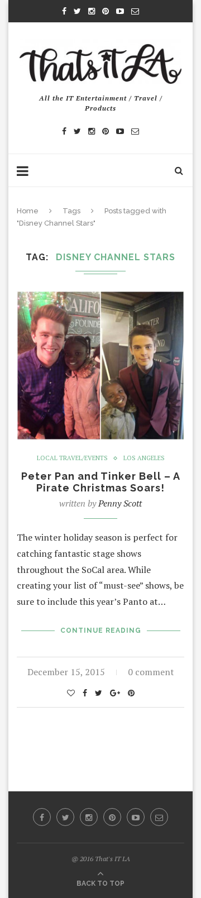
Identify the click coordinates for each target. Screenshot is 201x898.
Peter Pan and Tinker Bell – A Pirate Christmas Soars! (100, 482)
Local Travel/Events (72, 458)
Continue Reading (100, 630)
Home (28, 211)
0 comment (151, 672)
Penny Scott (120, 503)
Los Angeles (144, 458)
